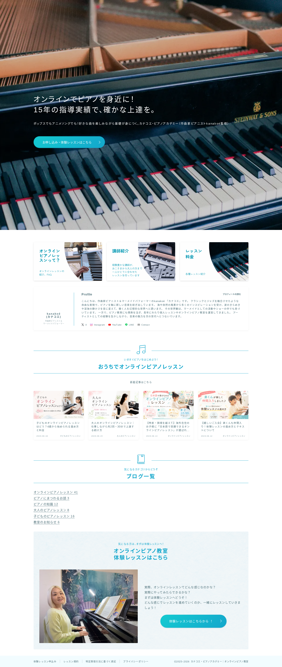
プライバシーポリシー (135, 661)
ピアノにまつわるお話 (51, 498)
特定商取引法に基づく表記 (101, 661)
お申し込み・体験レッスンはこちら (67, 142)
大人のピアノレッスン (51, 510)
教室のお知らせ (47, 522)
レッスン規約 (71, 661)
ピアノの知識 (46, 504)
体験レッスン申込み (45, 661)
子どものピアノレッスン (54, 516)
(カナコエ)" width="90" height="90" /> (53, 300)
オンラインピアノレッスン (56, 492)
